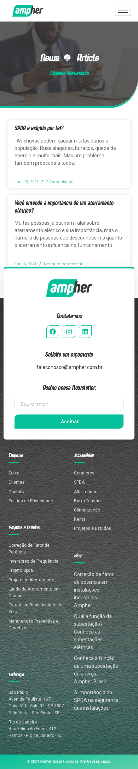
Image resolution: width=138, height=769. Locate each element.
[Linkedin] (85, 331)
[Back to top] (121, 727)
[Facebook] (52, 331)
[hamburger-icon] (123, 11)
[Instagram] (69, 331)
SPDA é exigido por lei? (39, 127)
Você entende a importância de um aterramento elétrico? (64, 206)
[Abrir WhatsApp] (120, 751)
